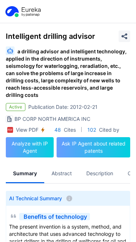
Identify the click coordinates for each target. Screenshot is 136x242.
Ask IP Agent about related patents (93, 147)
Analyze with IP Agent (30, 147)
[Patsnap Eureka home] (22, 11)
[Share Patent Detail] (124, 36)
